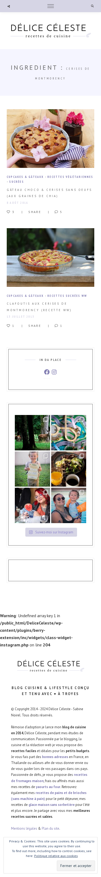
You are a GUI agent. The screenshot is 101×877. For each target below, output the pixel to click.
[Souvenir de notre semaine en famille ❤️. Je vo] (68, 505)
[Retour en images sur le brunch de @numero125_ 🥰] (68, 469)
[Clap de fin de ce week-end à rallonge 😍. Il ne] (32, 432)
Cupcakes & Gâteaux (25, 177)
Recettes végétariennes (70, 177)
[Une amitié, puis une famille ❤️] (32, 505)
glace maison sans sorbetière (52, 804)
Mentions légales (24, 828)
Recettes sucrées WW (67, 296)
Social (9, 6)
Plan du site (50, 828)
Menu (50, 6)
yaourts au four (48, 787)
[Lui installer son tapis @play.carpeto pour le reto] (68, 432)
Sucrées (16, 182)
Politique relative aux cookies (56, 856)
